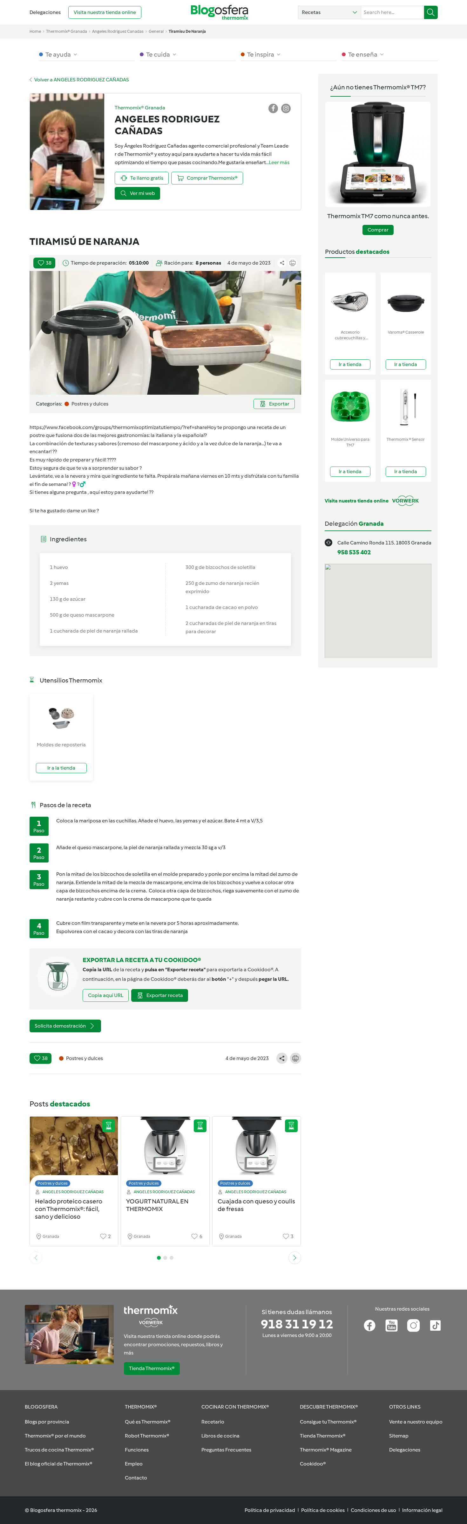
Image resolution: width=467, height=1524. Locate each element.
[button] (329, 12)
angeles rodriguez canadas (118, 31)
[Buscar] (431, 12)
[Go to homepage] (219, 12)
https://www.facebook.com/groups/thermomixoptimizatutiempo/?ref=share (118, 427)
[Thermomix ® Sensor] (406, 407)
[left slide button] (36, 1257)
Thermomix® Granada (66, 31)
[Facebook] (369, 1325)
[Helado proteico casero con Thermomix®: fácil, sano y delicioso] (74, 1153)
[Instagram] (413, 1325)
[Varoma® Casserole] (406, 300)
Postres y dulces (52, 1183)
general (156, 31)
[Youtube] (391, 1325)
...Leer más (277, 162)
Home (35, 31)
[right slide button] (294, 1257)
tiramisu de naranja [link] (187, 31)
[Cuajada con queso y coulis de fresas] (257, 1153)
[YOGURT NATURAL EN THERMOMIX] (165, 1153)
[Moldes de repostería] (61, 717)
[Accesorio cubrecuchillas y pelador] (350, 300)
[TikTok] (435, 1325)
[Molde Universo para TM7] (350, 407)
